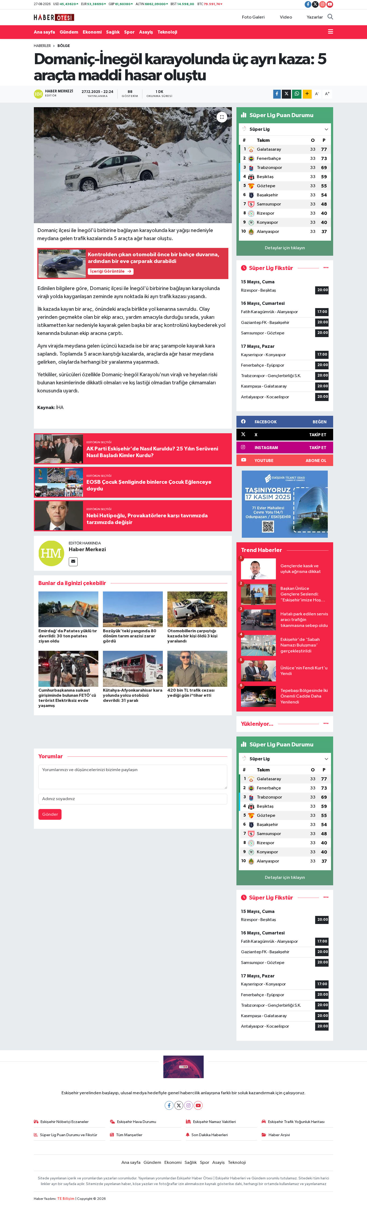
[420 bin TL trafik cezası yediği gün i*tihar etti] (197, 668)
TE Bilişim (65, 1199)
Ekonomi (92, 32)
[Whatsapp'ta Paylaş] (296, 94)
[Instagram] (188, 1105)
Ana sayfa (44, 32)
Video (286, 17)
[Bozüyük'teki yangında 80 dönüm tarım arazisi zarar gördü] (133, 609)
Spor (129, 32)
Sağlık (113, 32)
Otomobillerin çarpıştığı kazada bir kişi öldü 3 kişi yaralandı (192, 636)
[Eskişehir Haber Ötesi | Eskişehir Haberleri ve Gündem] (54, 17)
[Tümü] (326, 724)
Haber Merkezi (87, 549)
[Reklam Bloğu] (285, 504)
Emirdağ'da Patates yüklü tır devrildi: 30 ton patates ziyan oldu (67, 636)
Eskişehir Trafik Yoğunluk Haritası (296, 1122)
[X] (178, 1105)
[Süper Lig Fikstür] (326, 268)
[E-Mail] (73, 561)
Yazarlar (315, 17)
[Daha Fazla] (307, 94)
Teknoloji (167, 32)
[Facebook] (169, 1105)
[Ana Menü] (330, 32)
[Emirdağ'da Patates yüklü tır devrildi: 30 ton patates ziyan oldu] (68, 609)
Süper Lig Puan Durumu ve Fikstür (68, 1135)
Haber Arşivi (279, 1135)
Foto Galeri (253, 17)
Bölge (63, 46)
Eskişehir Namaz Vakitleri (214, 1122)
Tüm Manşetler (129, 1135)
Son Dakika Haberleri (210, 1135)
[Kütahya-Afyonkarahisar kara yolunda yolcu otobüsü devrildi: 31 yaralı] (133, 668)
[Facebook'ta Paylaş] (277, 94)
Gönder (50, 814)
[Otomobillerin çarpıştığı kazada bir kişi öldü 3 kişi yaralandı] (197, 609)
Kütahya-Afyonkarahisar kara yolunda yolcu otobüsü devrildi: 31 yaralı (132, 695)
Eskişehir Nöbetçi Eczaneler (65, 1122)
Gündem (69, 32)
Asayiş (146, 32)
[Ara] (330, 17)
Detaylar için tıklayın (285, 248)
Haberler (42, 46)
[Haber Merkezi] (51, 553)
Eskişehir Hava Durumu (136, 1122)
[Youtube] (198, 1105)
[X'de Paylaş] (286, 94)
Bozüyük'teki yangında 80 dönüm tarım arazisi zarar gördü (129, 636)
